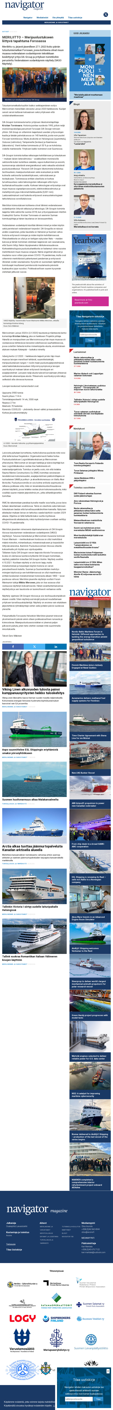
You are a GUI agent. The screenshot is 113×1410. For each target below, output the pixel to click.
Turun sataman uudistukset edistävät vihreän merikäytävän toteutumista (88, 414)
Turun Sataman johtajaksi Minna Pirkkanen (88, 472)
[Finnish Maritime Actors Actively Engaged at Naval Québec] (90, 652)
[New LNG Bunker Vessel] (90, 755)
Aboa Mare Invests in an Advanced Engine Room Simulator (88, 918)
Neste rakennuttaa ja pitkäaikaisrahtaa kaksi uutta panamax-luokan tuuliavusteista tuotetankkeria (89, 360)
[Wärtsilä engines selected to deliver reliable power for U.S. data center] (90, 1037)
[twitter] (34, 647)
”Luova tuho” (79, 144)
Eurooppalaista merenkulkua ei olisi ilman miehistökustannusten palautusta (89, 186)
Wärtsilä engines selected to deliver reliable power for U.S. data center (89, 1057)
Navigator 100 (67, 1237)
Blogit (64, 1233)
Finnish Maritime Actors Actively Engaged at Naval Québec (87, 666)
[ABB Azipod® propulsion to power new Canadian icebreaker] (90, 788)
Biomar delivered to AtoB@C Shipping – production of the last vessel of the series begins (90, 1137)
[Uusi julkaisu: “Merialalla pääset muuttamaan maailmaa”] (90, 64)
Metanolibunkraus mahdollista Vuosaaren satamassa (88, 521)
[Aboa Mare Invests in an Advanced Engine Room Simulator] (90, 900)
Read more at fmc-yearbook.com (84, 301)
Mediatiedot (42, 17)
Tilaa (90, 340)
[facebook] (13, 647)
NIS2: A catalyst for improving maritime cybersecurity (86, 1094)
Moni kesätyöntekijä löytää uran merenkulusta (88, 536)
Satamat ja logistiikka (49, 1237)
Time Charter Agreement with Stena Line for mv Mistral (89, 736)
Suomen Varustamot (80, 182)
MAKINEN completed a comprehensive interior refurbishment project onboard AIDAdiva (87, 1184)
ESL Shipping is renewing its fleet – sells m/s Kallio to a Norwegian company (89, 879)
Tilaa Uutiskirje (14, 1249)
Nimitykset (66, 1230)
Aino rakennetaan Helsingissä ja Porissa (88, 502)
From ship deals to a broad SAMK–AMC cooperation (88, 845)
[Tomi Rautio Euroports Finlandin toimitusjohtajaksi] (90, 446)
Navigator (28, 17)
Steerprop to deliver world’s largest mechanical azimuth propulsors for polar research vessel (89, 984)
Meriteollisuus (56, 27)
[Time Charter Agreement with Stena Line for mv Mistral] (90, 718)
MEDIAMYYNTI (88, 1238)
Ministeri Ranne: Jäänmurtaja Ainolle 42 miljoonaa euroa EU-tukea (88, 574)
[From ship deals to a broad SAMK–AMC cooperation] (90, 825)
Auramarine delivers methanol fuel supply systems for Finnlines (88, 699)
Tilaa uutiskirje (75, 17)
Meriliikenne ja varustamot (56, 22)
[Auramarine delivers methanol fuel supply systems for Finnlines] (90, 683)
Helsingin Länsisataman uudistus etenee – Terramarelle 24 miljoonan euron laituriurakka (90, 388)
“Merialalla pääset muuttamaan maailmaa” (88, 96)
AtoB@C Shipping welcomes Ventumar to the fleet (85, 949)
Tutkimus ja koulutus (71, 1227)
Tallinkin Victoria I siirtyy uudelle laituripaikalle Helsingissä (89, 401)
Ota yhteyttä (58, 17)
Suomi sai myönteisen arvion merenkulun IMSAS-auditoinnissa (89, 529)
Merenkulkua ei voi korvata (86, 227)
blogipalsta (87, 142)
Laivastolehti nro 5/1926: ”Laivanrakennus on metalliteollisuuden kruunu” (86, 545)
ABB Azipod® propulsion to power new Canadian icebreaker (88, 804)
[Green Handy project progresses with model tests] (90, 1001)
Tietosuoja (10, 1244)
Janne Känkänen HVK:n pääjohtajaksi (84, 479)
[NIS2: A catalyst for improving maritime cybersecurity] (90, 1076)
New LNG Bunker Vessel (83, 773)
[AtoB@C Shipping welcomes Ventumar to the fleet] (90, 934)
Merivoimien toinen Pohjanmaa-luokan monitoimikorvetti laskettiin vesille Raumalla (90, 554)
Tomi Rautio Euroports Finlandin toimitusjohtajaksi (88, 464)
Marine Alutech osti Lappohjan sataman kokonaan (88, 374)
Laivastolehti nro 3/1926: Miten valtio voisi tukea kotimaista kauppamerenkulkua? (88, 564)
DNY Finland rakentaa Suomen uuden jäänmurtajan (87, 494)
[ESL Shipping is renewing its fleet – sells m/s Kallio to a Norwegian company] (90, 862)
